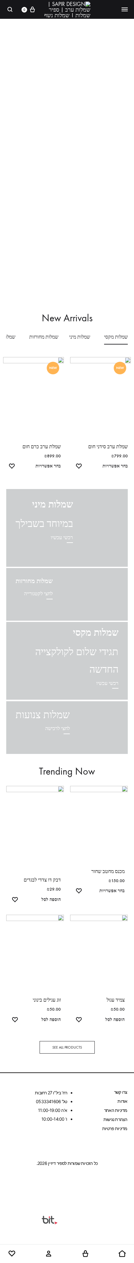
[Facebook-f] (79, 1185)
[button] (67, 1047)
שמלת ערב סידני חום (108, 447)
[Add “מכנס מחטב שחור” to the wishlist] (79, 891)
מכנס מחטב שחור (108, 871)
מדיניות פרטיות (114, 1128)
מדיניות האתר (115, 1110)
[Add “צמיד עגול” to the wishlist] (79, 1020)
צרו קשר (120, 1092)
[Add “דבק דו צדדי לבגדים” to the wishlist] (15, 900)
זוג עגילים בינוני (47, 1000)
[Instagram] (55, 1185)
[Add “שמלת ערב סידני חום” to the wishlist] (79, 466)
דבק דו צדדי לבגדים (42, 880)
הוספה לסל (51, 899)
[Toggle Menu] (125, 9)
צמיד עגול (116, 1000)
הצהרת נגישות (115, 1119)
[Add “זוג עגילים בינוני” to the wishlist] (15, 1020)
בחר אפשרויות (115, 466)
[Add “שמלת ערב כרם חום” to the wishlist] (12, 466)
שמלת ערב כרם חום (41, 447)
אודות (122, 1101)
